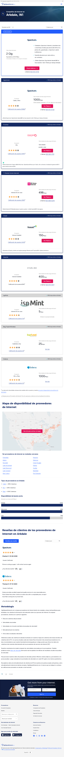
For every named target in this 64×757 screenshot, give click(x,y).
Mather (35, 465)
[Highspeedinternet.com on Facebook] (34, 736)
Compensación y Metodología (41, 748)
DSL (4, 487)
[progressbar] (32, 505)
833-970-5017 (50, 285)
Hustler (35, 468)
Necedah (5, 463)
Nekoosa (35, 460)
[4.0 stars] (16, 106)
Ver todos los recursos (37, 716)
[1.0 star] (9, 106)
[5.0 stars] (18, 106)
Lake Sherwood (7, 468)
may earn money (5, 1)
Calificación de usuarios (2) (16, 351)
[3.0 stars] (13, 106)
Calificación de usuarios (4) (16, 383)
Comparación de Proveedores (39, 708)
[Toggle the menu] (61, 4)
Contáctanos (35, 730)
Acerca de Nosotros (37, 725)
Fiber (4, 491)
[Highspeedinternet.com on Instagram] (39, 736)
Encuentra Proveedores (6, 708)
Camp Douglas (37, 463)
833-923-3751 (50, 154)
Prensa (34, 733)
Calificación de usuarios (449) (16, 242)
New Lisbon (6, 473)
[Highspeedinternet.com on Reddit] (42, 736)
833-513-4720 (50, 110)
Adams (4, 460)
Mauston (35, 457)
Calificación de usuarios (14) (16, 318)
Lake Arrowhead (7, 465)
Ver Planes (46, 106)
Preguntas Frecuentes (37, 713)
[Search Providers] (16, 714)
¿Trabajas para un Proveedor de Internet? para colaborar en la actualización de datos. (25, 396)
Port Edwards (37, 473)
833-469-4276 (50, 201)
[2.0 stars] (11, 106)
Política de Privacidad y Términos (54, 748)
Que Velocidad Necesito (6, 727)
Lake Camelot (6, 471)
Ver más (47, 349)
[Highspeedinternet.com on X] (36, 736)
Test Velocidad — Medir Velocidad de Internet (10, 725)
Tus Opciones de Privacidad (9, 749)
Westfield (35, 471)
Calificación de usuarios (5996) (16, 109)
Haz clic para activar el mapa (32, 431)
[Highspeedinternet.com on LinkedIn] (44, 736)
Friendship (5, 457)
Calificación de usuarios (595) (16, 200)
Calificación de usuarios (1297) (16, 153)
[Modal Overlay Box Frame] (32, 690)
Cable (4, 484)
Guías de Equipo (36, 710)
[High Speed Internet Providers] (8, 4)
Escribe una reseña (11, 541)
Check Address (30, 68)
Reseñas (3, 710)
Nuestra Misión (36, 727)
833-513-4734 (34, 72)
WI (6, 674)
